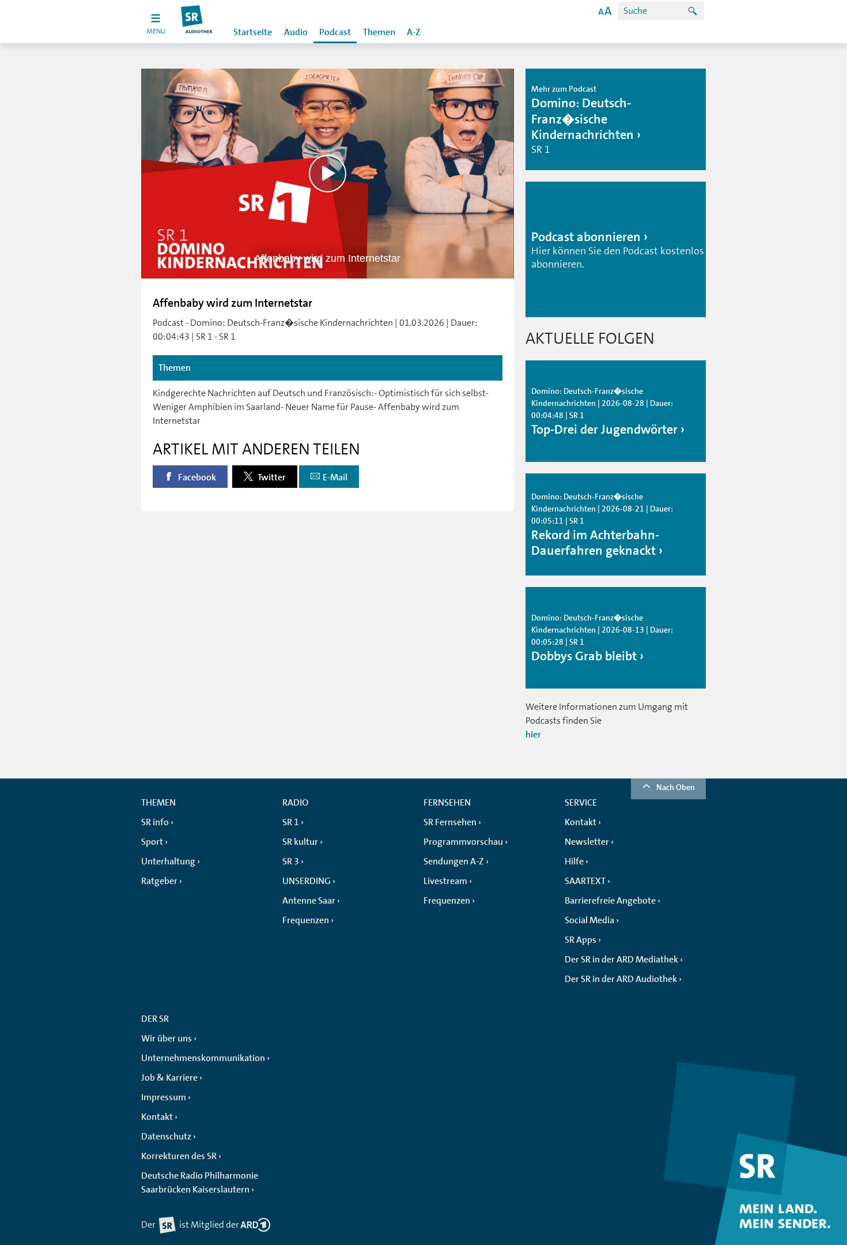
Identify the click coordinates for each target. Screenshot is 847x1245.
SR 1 (290, 822)
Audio (296, 32)
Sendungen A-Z (453, 861)
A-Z (414, 32)
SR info (155, 822)
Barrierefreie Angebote (610, 901)
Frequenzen (305, 920)
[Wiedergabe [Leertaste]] (327, 173)
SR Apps (580, 940)
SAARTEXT (585, 881)
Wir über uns (166, 1038)
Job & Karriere (169, 1078)
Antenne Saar (308, 901)
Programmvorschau (463, 842)
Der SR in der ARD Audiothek (621, 979)
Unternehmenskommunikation (203, 1058)
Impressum (163, 1097)
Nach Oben (675, 787)
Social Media (589, 920)
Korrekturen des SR (179, 1156)
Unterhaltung (168, 861)
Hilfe (574, 861)
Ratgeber (159, 881)
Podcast (335, 32)
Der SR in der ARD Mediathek (621, 959)
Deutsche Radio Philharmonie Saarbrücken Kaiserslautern (199, 1182)
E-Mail (335, 477)
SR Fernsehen (450, 822)
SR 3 (290, 861)
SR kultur (300, 842)
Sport (152, 842)
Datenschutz (166, 1136)
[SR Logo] (197, 21)
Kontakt (580, 822)
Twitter (271, 477)
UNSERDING (306, 881)
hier (533, 734)
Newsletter (587, 842)
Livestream (445, 881)
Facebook (196, 477)
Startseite (252, 32)
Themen (379, 32)
